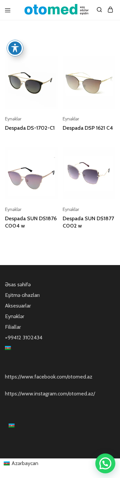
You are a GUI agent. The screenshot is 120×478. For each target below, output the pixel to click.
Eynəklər (13, 119)
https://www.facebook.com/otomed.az (48, 377)
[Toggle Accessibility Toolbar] (15, 48)
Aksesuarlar (18, 306)
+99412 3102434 (23, 337)
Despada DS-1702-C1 (30, 128)
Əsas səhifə (18, 284)
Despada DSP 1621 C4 (88, 128)
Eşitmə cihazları (22, 295)
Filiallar (13, 327)
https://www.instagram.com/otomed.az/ (50, 393)
